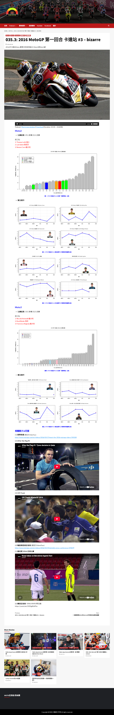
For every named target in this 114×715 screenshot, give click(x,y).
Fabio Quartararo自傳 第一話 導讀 (69, 652)
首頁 (5, 26)
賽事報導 (22, 26)
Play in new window (28, 127)
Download (39, 127)
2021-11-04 (9, 656)
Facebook (48, 26)
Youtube (39, 26)
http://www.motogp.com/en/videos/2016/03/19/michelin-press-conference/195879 (44, 548)
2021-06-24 (89, 656)
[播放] (17, 124)
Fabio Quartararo (10, 647)
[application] (57, 124)
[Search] (109, 25)
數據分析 (23, 35)
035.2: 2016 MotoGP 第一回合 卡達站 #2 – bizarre (29, 614)
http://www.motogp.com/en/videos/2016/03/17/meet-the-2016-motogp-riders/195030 (46, 437)
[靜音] (92, 124)
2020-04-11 (36, 682)
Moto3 (12, 35)
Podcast (12, 26)
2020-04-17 (9, 680)
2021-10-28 (36, 656)
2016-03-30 (10, 44)
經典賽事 (32, 26)
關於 (54, 26)
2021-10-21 (62, 654)
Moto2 (7, 35)
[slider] (95, 123)
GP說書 (17, 647)
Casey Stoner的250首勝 (13, 678)
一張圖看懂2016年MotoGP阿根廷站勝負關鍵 (86, 614)
